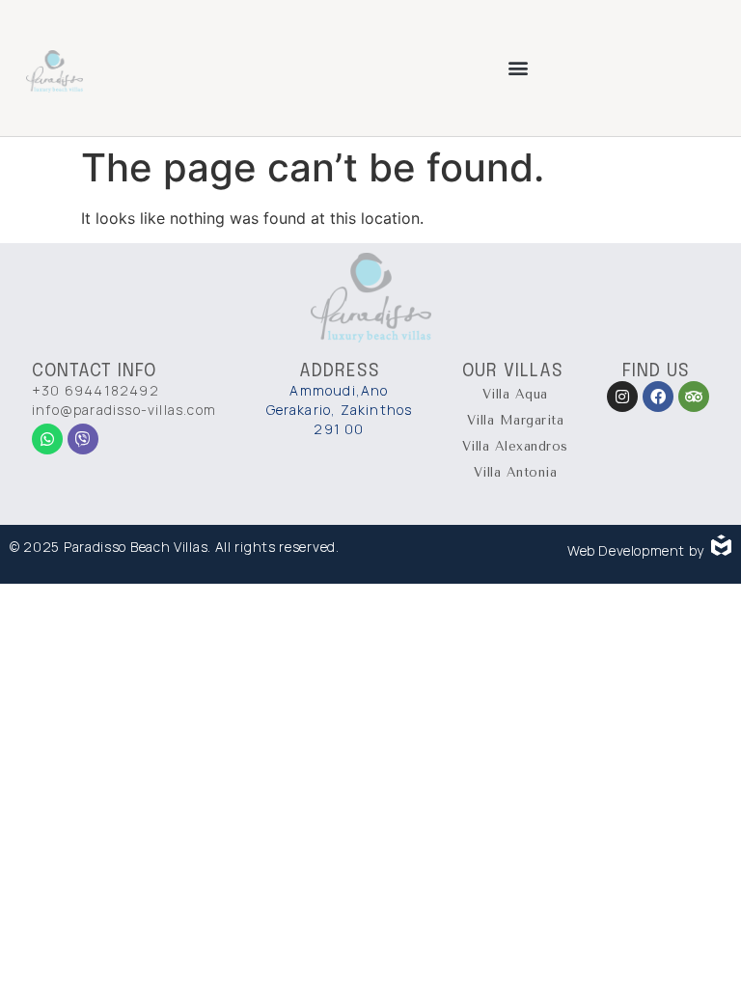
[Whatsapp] (47, 439)
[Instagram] (622, 396)
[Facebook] (658, 396)
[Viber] (83, 439)
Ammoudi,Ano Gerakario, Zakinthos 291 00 (339, 409)
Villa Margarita (515, 420)
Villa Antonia (516, 472)
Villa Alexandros (515, 446)
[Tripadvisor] (693, 396)
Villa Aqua (515, 394)
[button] (519, 68)
